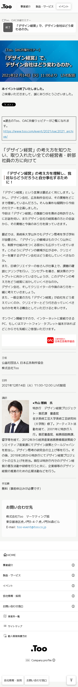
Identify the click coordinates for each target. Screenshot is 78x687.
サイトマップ (12, 626)
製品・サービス (45, 6)
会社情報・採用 (12, 596)
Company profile (41, 660)
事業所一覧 (11, 616)
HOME (9, 554)
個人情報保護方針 (15, 635)
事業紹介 (25, 6)
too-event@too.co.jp (31, 527)
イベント (64, 6)
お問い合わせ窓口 (13, 606)
